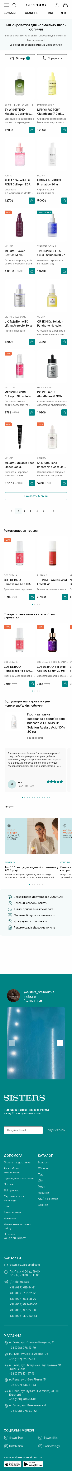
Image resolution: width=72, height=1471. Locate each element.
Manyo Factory (46, 105)
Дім (40, 1180)
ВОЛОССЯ (10, 12)
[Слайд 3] (27, 797)
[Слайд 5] (32, 797)
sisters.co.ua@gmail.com (25, 1264)
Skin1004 (41, 458)
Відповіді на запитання (19, 1178)
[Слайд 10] (44, 797)
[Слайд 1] (22, 797)
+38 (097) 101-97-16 (22, 1373)
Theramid (42, 575)
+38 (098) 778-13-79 (22, 1347)
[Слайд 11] (47, 797)
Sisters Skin (50, 1437)
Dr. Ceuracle (44, 387)
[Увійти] (57, 5)
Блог (7, 1206)
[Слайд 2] (24, 797)
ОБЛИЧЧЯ (31, 12)
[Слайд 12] (49, 797)
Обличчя (43, 1168)
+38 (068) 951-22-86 (23, 1310)
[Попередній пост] (12, 1043)
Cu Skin (41, 317)
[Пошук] (14, 5)
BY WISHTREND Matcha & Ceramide (28, 105)
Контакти (10, 1218)
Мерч (41, 1186)
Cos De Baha (10, 575)
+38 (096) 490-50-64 (23, 1315)
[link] (65, 5)
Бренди (43, 1204)
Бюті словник (12, 1212)
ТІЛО (49, 12)
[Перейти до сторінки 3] (37, 604)
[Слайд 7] (37, 797)
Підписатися (32, 1000)
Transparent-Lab (46, 246)
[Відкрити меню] (6, 5)
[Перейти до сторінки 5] (39, 884)
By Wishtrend (12, 105)
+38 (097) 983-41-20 (23, 1298)
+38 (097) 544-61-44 (22, 1384)
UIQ (6, 317)
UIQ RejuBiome (18, 317)
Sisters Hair (16, 1437)
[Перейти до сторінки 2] (34, 604)
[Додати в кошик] (32, 130)
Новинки (43, 1192)
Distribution (16, 1446)
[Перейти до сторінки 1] (32, 604)
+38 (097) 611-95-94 (22, 1359)
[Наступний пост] (60, 1043)
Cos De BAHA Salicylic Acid (60, 662)
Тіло (41, 1174)
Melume (9, 246)
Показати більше (36, 496)
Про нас (9, 1184)
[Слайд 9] (42, 797)
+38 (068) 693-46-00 (23, 1304)
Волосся (43, 1162)
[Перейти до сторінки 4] (39, 604)
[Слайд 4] (29, 797)
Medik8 (41, 176)
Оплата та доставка (17, 1162)
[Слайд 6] (34, 797)
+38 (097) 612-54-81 (22, 1287)
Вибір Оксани (45, 212)
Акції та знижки (48, 1198)
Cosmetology (51, 1446)
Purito (8, 176)
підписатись (56, 1130)
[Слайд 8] (39, 797)
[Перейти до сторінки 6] (42, 884)
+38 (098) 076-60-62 (23, 1410)
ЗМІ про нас (11, 1190)
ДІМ (63, 12)
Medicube (10, 387)
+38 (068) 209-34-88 (22, 1399)
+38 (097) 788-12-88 (23, 1293)
